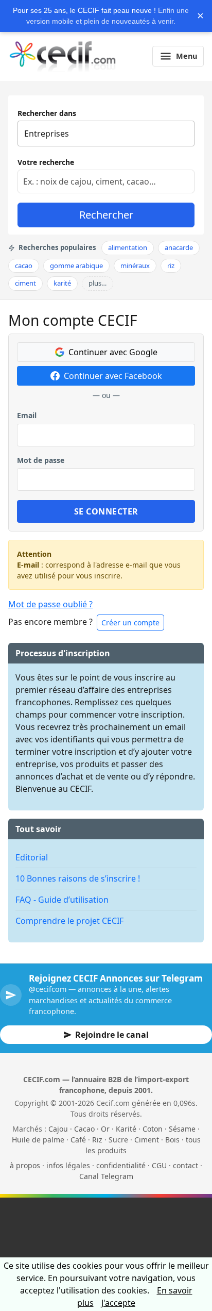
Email (27, 415)
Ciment (146, 1139)
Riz (97, 1139)
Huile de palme (38, 1139)
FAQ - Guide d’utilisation (62, 899)
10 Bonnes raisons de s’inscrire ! (77, 878)
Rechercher (106, 215)
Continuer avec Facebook (113, 375)
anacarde (179, 247)
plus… (98, 283)
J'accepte (118, 1302)
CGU (159, 1165)
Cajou (58, 1129)
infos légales (68, 1165)
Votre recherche (45, 162)
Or (105, 1129)
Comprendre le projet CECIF (69, 920)
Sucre (118, 1139)
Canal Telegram (106, 1176)
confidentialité (121, 1165)
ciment (25, 283)
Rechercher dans (46, 113)
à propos (25, 1165)
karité (62, 283)
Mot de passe (40, 460)
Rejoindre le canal (112, 1034)
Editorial (31, 857)
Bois (172, 1139)
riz (170, 265)
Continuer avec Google (112, 352)
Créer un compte (130, 622)
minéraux (135, 265)
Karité (126, 1129)
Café (78, 1139)
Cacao (84, 1129)
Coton (153, 1129)
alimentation (127, 247)
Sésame (182, 1129)
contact (185, 1165)
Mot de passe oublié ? (50, 604)
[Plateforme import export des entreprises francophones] (62, 56)
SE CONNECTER (106, 511)
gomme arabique (76, 265)
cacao (23, 265)
